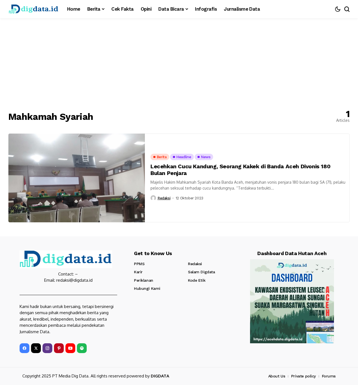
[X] (36, 348)
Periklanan (143, 280)
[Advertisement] (179, 60)
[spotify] (82, 348)
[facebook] (24, 348)
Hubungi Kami (147, 288)
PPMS (139, 264)
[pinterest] (59, 348)
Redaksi (163, 198)
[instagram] (47, 348)
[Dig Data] (33, 9)
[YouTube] (70, 348)
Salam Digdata (201, 272)
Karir (138, 272)
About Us (276, 376)
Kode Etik (196, 280)
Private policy (303, 376)
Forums (329, 376)
